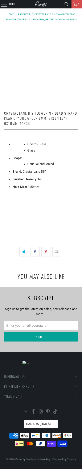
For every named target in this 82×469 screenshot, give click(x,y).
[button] (41, 227)
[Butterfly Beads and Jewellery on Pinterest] (48, 412)
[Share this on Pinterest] (45, 251)
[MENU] (2, 4)
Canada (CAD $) (38, 424)
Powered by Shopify (64, 459)
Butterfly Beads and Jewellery (33, 459)
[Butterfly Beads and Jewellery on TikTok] (55, 412)
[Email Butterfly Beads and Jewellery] (26, 412)
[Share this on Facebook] (34, 251)
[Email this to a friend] (56, 251)
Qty (6, 196)
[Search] (66, 4)
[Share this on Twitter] (23, 251)
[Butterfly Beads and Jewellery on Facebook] (33, 412)
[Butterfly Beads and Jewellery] (41, 4)
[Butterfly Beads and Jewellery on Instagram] (41, 412)
